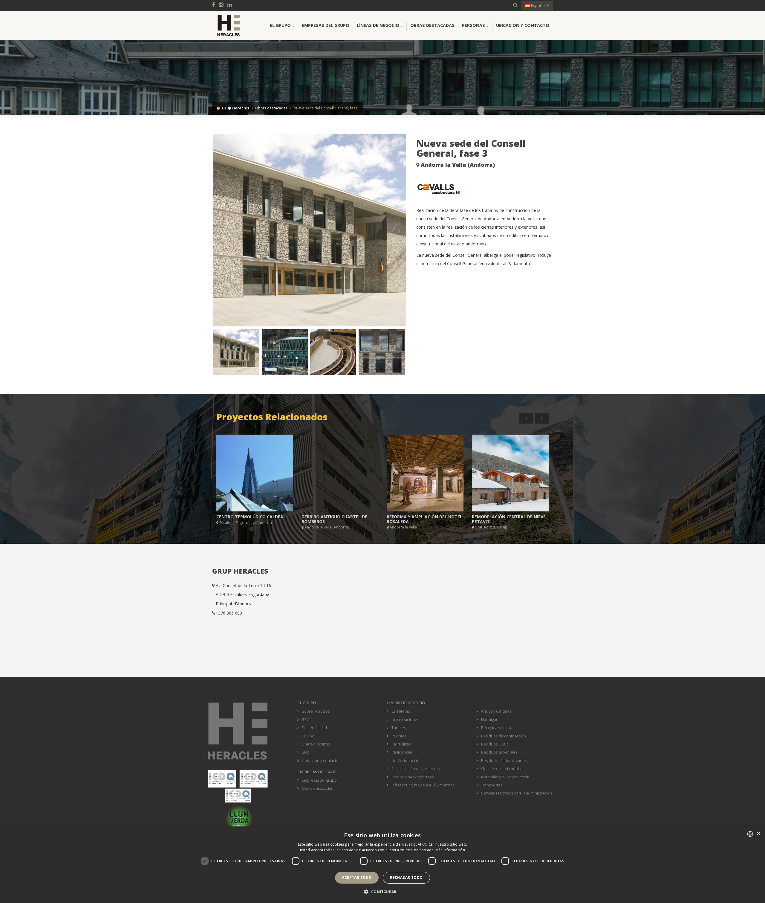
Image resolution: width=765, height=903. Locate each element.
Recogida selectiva (497, 727)
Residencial (401, 752)
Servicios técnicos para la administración (516, 793)
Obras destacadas (432, 25)
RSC (305, 719)
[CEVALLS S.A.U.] (484, 189)
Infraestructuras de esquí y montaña (423, 785)
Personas (473, 25)
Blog (305, 752)
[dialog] (382, 864)
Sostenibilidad (314, 727)
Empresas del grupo (325, 25)
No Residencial (404, 760)
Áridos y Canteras (496, 711)
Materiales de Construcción (505, 777)
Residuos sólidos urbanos (504, 760)
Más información (450, 849)
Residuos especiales (499, 752)
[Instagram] (223, 5)
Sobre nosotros (316, 711)
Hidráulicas (401, 744)
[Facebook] (215, 5)
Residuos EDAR (494, 744)
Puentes (398, 736)
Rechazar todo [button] (406, 877)
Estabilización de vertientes (415, 768)
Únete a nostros (316, 744)
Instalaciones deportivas (412, 777)
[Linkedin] (231, 5)
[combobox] (750, 834)
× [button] (758, 834)
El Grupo (280, 25)
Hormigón (489, 719)
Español (538, 5)
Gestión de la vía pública (502, 768)
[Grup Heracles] (228, 25)
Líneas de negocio (378, 25)
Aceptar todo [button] (357, 877)
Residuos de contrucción (503, 736)
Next (416, 232)
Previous (204, 232)
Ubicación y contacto (522, 25)
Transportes (491, 785)
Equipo (308, 736)
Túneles (398, 727)
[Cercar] (515, 5)
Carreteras (400, 711)
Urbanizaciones (405, 719)
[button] (382, 892)
